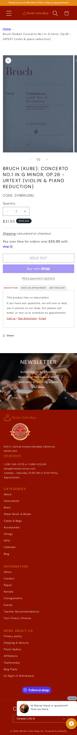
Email (42, 318)
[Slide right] (47, 159)
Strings (8, 534)
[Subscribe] (65, 398)
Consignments (13, 598)
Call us (11, 318)
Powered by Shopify (56, 731)
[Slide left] (30, 159)
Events (8, 605)
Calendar (10, 547)
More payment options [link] (38, 278)
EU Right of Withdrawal (19, 675)
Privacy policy (13, 636)
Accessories (12, 527)
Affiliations (11, 656)
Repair (8, 585)
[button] (9, 13)
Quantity (9, 203)
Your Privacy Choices (17, 618)
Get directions (27, 318)
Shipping (9, 233)
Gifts (7, 540)
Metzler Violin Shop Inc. (31, 731)
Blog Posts (10, 669)
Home (7, 29)
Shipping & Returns (16, 642)
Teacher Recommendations (21, 611)
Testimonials (12, 662)
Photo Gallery (12, 649)
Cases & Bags (13, 520)
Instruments (11, 501)
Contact (9, 578)
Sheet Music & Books (17, 514)
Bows (7, 507)
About (8, 494)
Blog (6, 554)
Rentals (8, 591)
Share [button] (10, 335)
